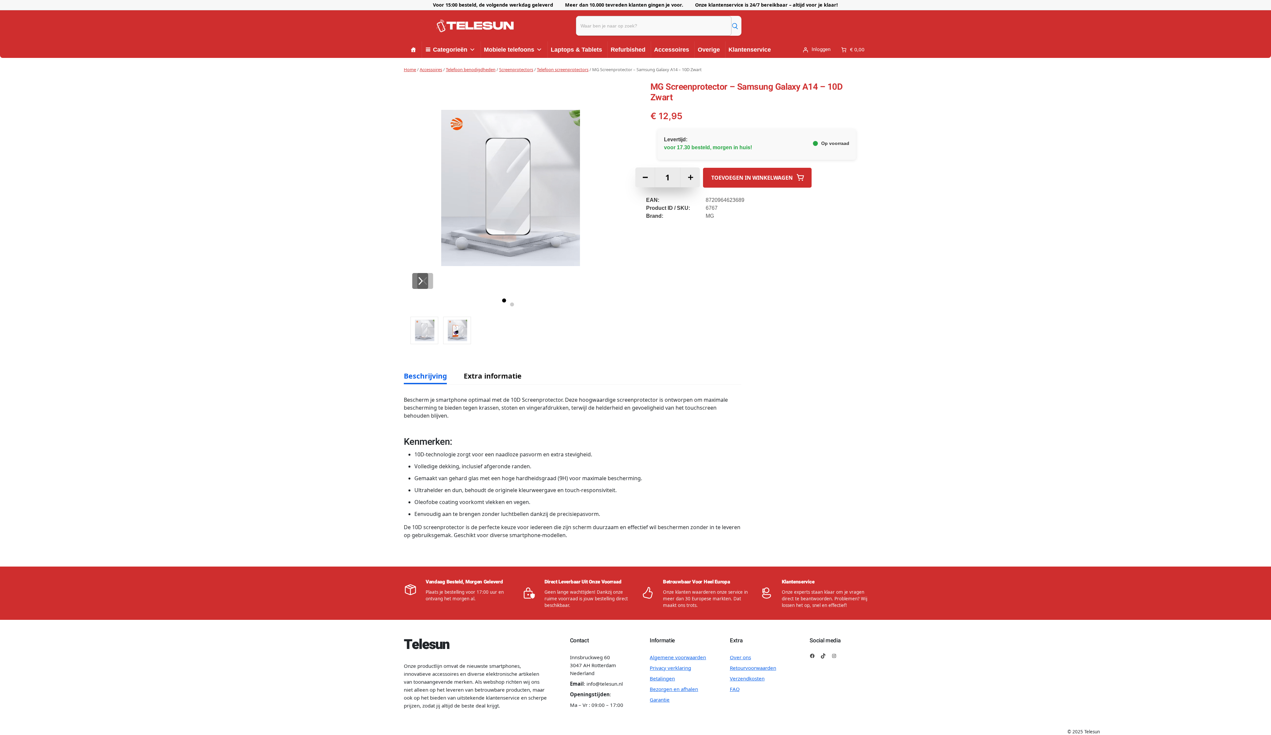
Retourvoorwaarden (753, 668)
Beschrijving (425, 376)
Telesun (426, 645)
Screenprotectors (516, 69)
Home (410, 69)
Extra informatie (493, 376)
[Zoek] (734, 26)
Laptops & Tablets (576, 49)
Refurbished (628, 49)
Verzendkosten (747, 678)
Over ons (740, 657)
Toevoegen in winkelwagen (752, 177)
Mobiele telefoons (509, 49)
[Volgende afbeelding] (420, 281)
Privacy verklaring (670, 668)
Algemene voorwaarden (678, 657)
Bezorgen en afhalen (674, 689)
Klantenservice (750, 49)
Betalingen (662, 678)
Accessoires (671, 49)
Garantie (660, 699)
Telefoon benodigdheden (470, 69)
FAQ (735, 689)
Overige (709, 49)
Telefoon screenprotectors (562, 69)
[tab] (425, 376)
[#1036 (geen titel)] (413, 49)
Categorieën (450, 49)
